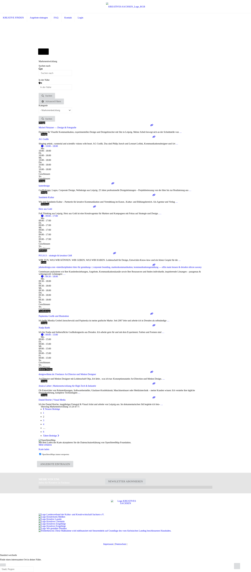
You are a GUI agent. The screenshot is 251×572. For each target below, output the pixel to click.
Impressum (108, 544)
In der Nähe (44, 80)
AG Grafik (44, 139)
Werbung (45, 204)
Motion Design (45, 369)
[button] (49, 146)
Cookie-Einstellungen (138, 544)
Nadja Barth (44, 327)
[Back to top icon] (237, 566)
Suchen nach (44, 66)
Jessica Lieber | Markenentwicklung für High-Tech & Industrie (67, 386)
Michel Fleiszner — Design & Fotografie (57, 127)
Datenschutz (120, 544)
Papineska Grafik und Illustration (54, 316)
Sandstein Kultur (46, 197)
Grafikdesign (45, 311)
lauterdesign (44, 185)
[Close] (3, 564)
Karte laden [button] (44, 449)
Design (42, 122)
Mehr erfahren (45, 445)
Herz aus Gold (45, 209)
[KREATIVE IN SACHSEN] (125, 6)
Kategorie (43, 105)
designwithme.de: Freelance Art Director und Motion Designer (67, 374)
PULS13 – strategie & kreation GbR (55, 255)
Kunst (43, 262)
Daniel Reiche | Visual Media (52, 400)
